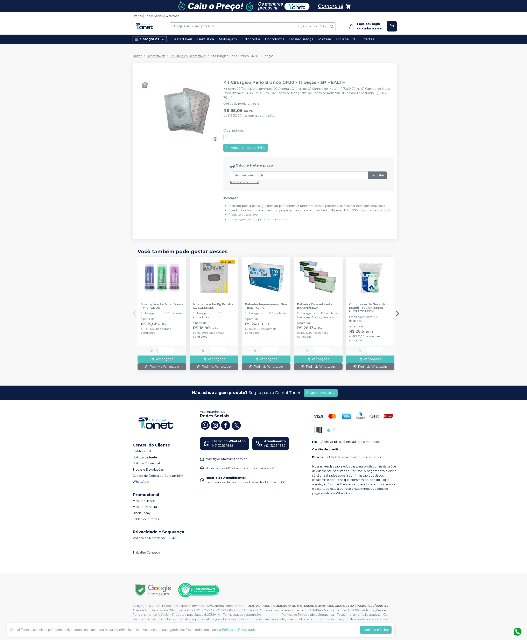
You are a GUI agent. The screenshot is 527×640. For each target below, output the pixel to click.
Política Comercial (146, 463)
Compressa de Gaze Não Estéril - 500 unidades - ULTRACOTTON (368, 308)
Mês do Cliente (144, 501)
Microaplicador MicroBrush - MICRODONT (162, 306)
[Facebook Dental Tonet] (225, 425)
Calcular (377, 175)
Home (137, 56)
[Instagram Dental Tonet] (215, 425)
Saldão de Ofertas (146, 519)
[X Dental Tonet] (236, 425)
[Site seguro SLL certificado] (153, 590)
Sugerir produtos (320, 393)
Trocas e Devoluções (148, 469)
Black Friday (141, 513)
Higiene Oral (346, 39)
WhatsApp (173, 15)
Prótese (324, 39)
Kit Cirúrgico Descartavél (188, 56)
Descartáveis (182, 39)
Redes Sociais (154, 15)
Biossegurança (301, 39)
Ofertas (137, 15)
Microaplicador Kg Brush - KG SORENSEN (213, 306)
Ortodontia (251, 39)
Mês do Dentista (145, 507)
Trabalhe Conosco (146, 552)
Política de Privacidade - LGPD (155, 538)
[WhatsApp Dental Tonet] (205, 425)
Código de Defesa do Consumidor (158, 476)
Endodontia (274, 39)
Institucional (142, 451)
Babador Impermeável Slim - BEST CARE (266, 306)
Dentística (205, 39)
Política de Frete (145, 457)
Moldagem (228, 39)
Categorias (149, 39)
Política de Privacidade (239, 630)
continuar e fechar (376, 630)
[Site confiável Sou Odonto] (198, 590)
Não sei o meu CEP (244, 182)
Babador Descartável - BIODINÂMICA (314, 306)
